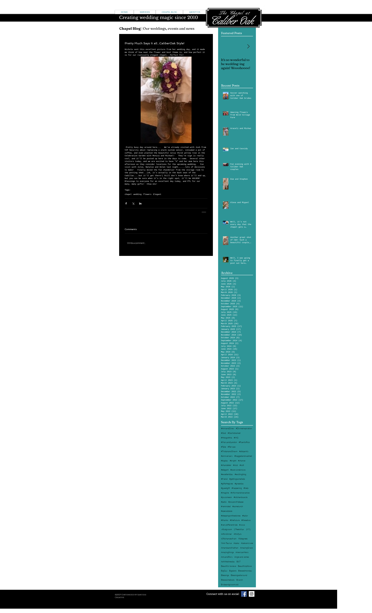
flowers (147, 194)
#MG (236, 437)
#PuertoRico (244, 442)
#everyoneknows (237, 469)
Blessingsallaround (239, 575)
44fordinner (226, 534)
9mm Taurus (226, 543)
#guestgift (225, 488)
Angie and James (241, 557)
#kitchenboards (240, 497)
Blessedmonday (245, 570)
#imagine (225, 492)
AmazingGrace (246, 547)
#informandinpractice (240, 492)
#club (235, 465)
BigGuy (224, 570)
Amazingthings (227, 552)
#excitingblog (240, 474)
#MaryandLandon (229, 442)
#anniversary (227, 456)
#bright (233, 460)
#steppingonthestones (230, 515)
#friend (224, 479)
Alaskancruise (247, 543)
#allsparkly (243, 451)
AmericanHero (242, 552)
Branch (239, 580)
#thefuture (235, 520)
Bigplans (232, 570)
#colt (242, 465)
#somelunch (237, 506)
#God (223, 433)
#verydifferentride (229, 525)
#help (246, 488)
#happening (237, 488)
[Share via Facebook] (126, 203)
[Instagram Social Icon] (251, 594)
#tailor (245, 515)
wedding (137, 194)
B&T (238, 561)
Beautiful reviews (228, 566)
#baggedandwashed (243, 456)
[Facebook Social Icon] (244, 594)
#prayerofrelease (235, 502)
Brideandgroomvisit (229, 584)
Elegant (157, 194)
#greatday (239, 483)
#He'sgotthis (226, 437)
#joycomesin (226, 497)
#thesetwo (246, 520)
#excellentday (227, 474)
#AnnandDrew (227, 428)
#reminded (226, 506)
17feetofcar (239, 529)
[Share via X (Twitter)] (133, 203)
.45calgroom (226, 529)
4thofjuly (238, 534)
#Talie (223, 447)
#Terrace (231, 447)
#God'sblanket (234, 433)
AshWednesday (228, 561)
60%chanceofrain (228, 538)
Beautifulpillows (245, 566)
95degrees (242, 538)
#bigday (224, 460)
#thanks (224, 520)
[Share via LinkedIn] (140, 203)
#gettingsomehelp (237, 479)
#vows (242, 525)
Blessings (225, 575)
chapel (128, 194)
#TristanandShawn (229, 451)
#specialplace (226, 511)
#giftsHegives (227, 483)
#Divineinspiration (244, 428)
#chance (241, 460)
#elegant (225, 469)
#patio (224, 502)
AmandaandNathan (229, 547)
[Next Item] (248, 46)
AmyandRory (227, 557)
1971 (248, 529)
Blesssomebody (228, 580)
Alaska (236, 543)
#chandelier (226, 465)
